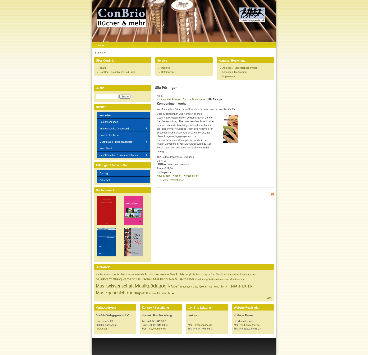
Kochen (177, 175)
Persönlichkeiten (108, 122)
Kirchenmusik (103, 274)
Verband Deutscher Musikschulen (148, 278)
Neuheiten (105, 115)
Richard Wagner (201, 274)
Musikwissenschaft (115, 285)
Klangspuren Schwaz (168, 99)
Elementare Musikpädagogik (173, 274)
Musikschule (165, 293)
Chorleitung (201, 279)
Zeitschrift (105, 180)
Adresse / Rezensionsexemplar (239, 67)
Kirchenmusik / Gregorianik (113, 128)
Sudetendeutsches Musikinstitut (226, 279)
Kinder (116, 274)
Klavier (152, 293)
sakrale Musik (144, 274)
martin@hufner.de (250, 325)
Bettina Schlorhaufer (194, 99)
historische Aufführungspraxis (239, 274)
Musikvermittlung (109, 278)
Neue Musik (163, 175)
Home (100, 45)
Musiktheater (184, 278)
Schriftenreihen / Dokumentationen (117, 155)
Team (103, 67)
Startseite (100, 52)
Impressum (228, 76)
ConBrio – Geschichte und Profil (117, 72)
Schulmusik (185, 286)
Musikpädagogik (152, 285)
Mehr (269, 298)
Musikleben (127, 274)
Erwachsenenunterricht (214, 286)
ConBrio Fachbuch (109, 135)
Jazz (196, 286)
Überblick (166, 67)
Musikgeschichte (112, 292)
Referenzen (167, 72)
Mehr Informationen (173, 180)
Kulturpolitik (139, 292)
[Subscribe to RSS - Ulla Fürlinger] (214, 195)
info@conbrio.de (157, 328)
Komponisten (191, 175)
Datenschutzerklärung (234, 72)
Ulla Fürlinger (215, 99)
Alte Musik (217, 274)
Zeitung (103, 173)
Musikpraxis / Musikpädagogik (115, 142)
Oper (175, 285)
